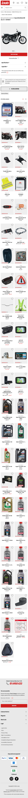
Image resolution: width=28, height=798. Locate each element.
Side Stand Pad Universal (7, 660)
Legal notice (4, 728)
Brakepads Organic (21, 636)
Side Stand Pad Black (7, 267)
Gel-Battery (20, 194)
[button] (25, 7)
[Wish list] (22, 3)
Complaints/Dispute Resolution (8, 740)
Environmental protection (7, 744)
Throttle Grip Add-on (7, 171)
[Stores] (14, 3)
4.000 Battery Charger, (7, 217)
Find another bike (13, 58)
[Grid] (23, 99)
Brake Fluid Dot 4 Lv (21, 515)
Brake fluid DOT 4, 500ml (7, 612)
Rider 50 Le (20, 391)
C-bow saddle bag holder (7, 146)
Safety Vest (7, 194)
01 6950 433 (16, 683)
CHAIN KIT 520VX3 (7, 366)
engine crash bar (20, 146)
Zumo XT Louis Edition (21, 366)
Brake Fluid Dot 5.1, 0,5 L (7, 565)
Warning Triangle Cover (21, 291)
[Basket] (26, 3)
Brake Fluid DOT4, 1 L (20, 441)
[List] (25, 99)
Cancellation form (5, 737)
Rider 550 (21, 340)
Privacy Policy (4, 732)
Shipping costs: (7, 791)
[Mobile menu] (2, 7)
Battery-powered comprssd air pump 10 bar (7, 393)
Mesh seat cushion (21, 171)
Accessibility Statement (6, 742)
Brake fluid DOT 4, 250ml (7, 540)
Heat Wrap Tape (20, 612)
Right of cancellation (6, 735)
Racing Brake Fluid (21, 565)
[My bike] (18, 3)
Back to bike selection (7, 14)
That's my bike (14, 54)
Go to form (7, 83)
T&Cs (2, 730)
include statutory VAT (14, 790)
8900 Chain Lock (20, 242)
